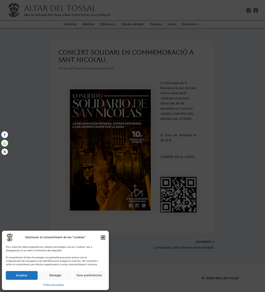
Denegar (55, 275)
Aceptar (21, 275)
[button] (103, 237)
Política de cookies (53, 284)
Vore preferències (89, 275)
